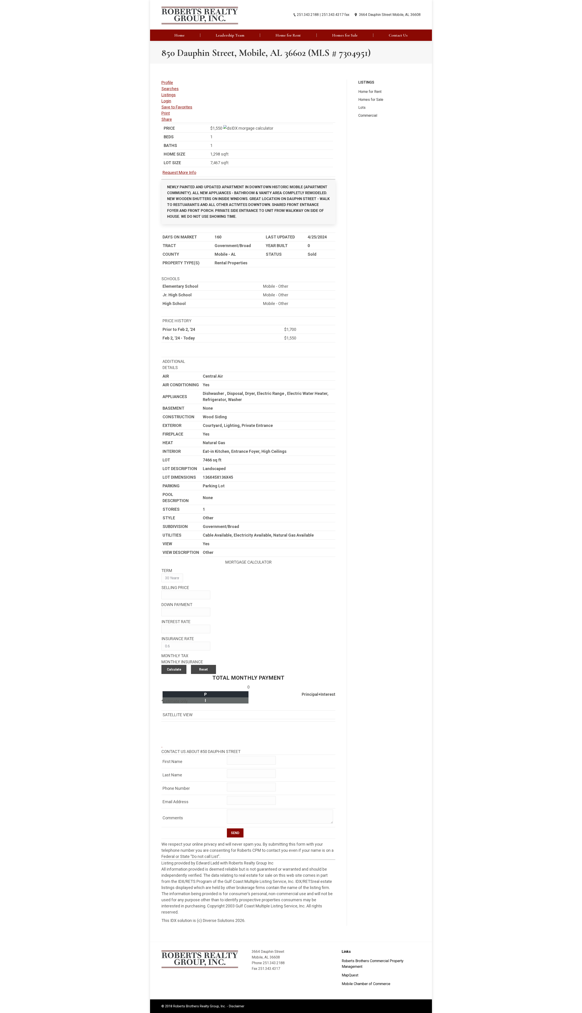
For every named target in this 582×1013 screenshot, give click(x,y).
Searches (170, 88)
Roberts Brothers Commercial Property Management (373, 964)
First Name (172, 761)
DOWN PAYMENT (176, 604)
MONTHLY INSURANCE (182, 661)
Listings (168, 94)
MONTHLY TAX (174, 655)
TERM (166, 570)
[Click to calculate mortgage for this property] (248, 128)
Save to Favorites (176, 107)
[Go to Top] (575, 1006)
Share (166, 119)
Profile (167, 82)
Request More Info (179, 172)
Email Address (175, 801)
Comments (173, 817)
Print (165, 113)
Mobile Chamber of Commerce (366, 984)
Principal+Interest (318, 694)
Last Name (172, 775)
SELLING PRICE (175, 587)
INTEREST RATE (176, 621)
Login (166, 101)
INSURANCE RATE (177, 638)
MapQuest (350, 975)
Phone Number (176, 788)
